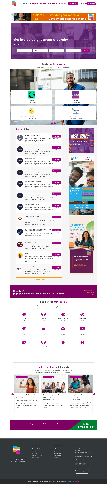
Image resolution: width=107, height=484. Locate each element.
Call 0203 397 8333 (61, 3)
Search (86, 50)
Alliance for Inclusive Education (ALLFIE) (32, 116)
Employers (35, 3)
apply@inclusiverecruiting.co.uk (83, 456)
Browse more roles (39, 279)
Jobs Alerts (56, 457)
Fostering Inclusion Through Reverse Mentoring (25, 395)
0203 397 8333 (86, 427)
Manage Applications (37, 455)
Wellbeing (57, 377)
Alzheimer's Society (75, 116)
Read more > (18, 410)
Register (92, 3)
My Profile (56, 451)
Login (84, 3)
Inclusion (24, 377)
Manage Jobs (35, 451)
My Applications (57, 455)
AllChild (32, 100)
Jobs (29, 3)
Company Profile (36, 448)
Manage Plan (35, 457)
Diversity (18, 377)
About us (43, 3)
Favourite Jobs (57, 453)
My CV (55, 448)
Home (25, 3)
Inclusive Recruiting (20, 399)
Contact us (51, 3)
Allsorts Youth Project (75, 100)
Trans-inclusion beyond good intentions (76, 395)
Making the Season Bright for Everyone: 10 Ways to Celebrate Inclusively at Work (50, 396)
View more (57, 136)
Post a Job (73, 3)
